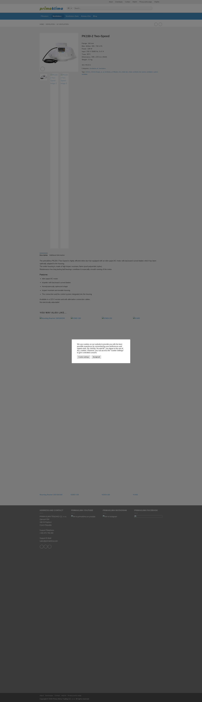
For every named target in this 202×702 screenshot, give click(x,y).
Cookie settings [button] (83, 357)
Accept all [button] (96, 357)
